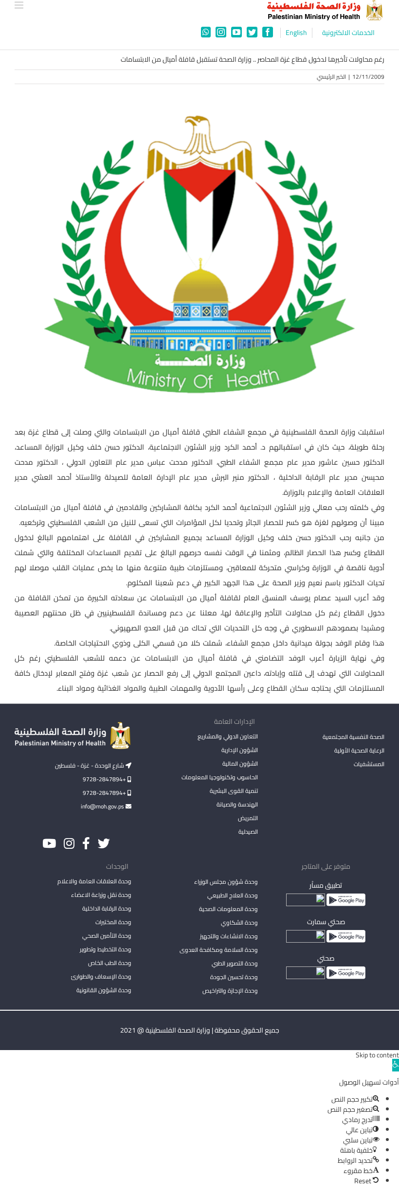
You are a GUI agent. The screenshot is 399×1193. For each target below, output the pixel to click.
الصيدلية (248, 831)
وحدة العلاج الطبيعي (232, 895)
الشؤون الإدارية (239, 749)
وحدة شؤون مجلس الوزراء (226, 882)
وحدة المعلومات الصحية (228, 908)
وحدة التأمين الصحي (106, 935)
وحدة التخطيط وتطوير (105, 949)
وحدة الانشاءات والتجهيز (229, 936)
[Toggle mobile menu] (20, 5)
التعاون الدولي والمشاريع (228, 736)
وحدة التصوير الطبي (235, 963)
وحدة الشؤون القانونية (103, 990)
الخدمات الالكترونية (348, 33)
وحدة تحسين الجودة (234, 976)
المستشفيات (369, 764)
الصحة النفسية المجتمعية (353, 737)
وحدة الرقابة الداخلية (106, 908)
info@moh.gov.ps (103, 806)
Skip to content (377, 1055)
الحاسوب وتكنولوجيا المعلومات (219, 777)
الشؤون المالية (240, 763)
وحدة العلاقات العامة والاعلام (94, 881)
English (296, 33)
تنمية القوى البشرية (234, 790)
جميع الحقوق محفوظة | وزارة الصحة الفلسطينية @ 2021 (199, 1030)
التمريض (248, 818)
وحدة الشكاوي (239, 922)
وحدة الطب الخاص (109, 962)
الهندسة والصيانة (237, 804)
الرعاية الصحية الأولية (359, 750)
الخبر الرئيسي (331, 76)
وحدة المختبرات (113, 922)
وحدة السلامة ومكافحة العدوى (219, 949)
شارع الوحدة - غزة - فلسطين (90, 765)
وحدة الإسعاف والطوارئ (101, 976)
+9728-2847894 (105, 779)
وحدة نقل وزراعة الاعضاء (101, 894)
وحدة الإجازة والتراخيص (230, 990)
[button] (395, 1065)
